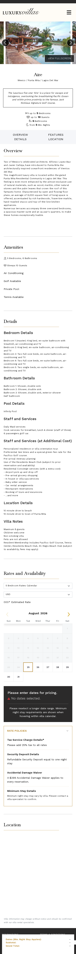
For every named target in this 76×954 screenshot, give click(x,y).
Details (20, 139)
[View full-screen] (59, 58)
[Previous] (5, 42)
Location (55, 139)
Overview (20, 134)
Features (55, 134)
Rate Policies (17, 730)
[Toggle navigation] (68, 12)
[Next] (70, 42)
